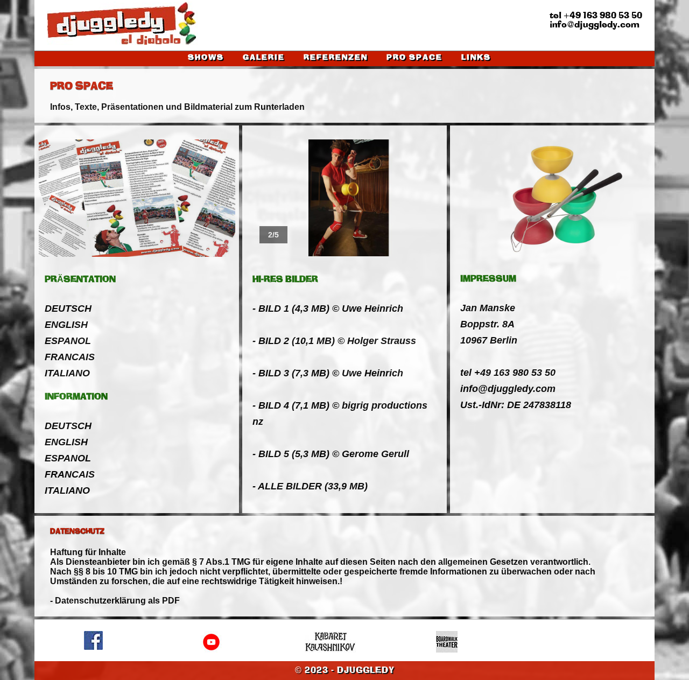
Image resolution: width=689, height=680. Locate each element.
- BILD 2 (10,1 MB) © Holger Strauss (334, 340)
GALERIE (264, 58)
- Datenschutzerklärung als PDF (115, 600)
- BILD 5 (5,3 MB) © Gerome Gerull (330, 453)
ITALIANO (67, 373)
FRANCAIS (70, 357)
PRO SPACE (414, 58)
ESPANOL (68, 340)
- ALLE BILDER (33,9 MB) (310, 486)
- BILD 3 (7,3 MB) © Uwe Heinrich (327, 373)
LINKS (476, 58)
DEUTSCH (68, 308)
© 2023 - (345, 670)
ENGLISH (66, 324)
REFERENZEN (336, 58)
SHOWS (206, 58)
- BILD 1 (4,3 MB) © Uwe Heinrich (327, 308)
